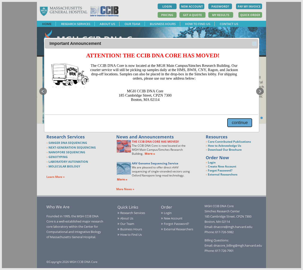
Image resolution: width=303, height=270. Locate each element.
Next (260, 91)
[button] (254, 43)
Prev (43, 91)
